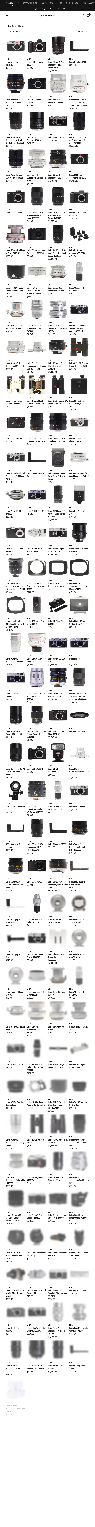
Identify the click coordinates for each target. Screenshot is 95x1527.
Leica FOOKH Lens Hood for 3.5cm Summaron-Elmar (35, 291)
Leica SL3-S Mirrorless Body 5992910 (78, 1517)
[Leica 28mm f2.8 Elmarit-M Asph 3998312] (58, 347)
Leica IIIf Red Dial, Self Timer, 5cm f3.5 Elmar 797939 (15, 476)
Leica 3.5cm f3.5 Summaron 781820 (56, 289)
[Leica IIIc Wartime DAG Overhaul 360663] (37, 1312)
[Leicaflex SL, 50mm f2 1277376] (37, 1161)
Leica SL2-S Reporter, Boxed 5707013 (78, 214)
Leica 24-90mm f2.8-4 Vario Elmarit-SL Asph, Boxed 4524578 (57, 253)
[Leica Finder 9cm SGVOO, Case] (79, 938)
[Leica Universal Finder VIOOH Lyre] (37, 1237)
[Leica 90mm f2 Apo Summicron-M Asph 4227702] (37, 1387)
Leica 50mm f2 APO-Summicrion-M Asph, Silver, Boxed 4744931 (78, 102)
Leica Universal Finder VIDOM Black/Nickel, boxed (15, 1293)
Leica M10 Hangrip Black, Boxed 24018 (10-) (77, 885)
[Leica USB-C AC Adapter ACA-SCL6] (79, 234)
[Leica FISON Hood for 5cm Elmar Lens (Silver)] (79, 457)
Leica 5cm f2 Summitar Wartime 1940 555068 (78, 1329)
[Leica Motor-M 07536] (58, 828)
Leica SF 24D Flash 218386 (77, 512)
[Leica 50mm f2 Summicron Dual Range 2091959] (79, 1161)
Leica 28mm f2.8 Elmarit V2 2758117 (56, 695)
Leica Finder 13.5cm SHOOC (14, 993)
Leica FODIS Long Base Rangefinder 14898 (58, 1065)
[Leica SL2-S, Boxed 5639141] (37, 46)
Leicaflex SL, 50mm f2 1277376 (36, 1178)
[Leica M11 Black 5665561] (37, 84)
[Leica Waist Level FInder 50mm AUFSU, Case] (79, 1199)
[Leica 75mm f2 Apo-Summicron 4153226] (16, 159)
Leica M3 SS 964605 (77, 806)
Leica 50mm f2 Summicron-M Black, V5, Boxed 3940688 (35, 809)
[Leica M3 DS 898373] (58, 121)
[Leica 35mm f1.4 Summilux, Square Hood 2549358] (58, 866)
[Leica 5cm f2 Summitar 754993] (79, 1011)
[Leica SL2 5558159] (58, 1500)
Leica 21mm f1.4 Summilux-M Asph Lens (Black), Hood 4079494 (15, 586)
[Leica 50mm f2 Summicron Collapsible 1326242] (16, 1387)
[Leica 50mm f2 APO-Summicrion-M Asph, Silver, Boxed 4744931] (79, 84)
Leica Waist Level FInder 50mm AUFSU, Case (78, 1218)
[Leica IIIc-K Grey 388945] (16, 1312)
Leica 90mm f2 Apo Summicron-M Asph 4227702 (35, 1406)
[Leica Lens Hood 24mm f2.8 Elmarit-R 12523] (58, 567)
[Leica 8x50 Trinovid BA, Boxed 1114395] (58, 385)
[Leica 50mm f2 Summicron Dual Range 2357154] (79, 753)
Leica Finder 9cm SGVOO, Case (76, 955)
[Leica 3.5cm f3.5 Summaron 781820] (58, 272)
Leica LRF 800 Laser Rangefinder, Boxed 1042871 (77, 404)
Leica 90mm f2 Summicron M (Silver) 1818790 (15, 1143)
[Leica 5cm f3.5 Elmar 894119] (58, 976)
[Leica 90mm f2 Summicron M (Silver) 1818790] (16, 1124)
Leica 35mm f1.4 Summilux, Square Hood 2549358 (58, 885)
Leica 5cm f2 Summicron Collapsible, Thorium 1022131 (36, 178)
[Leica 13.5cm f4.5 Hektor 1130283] (37, 903)
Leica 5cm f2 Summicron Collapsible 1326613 (36, 1030)
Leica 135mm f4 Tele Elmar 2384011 (35, 622)
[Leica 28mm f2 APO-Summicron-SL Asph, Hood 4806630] (37, 197)
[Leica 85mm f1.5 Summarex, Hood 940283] (37, 309)
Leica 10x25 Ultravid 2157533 (35, 1141)
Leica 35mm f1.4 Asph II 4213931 (78, 550)
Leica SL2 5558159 (56, 1516)
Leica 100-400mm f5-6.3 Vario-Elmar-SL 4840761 (15, 1444)
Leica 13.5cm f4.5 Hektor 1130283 (34, 921)
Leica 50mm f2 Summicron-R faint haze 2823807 (77, 847)
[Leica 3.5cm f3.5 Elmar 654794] (16, 1011)
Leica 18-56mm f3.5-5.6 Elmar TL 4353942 (57, 439)
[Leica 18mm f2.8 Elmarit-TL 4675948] (79, 1425)
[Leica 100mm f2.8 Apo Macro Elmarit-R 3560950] (37, 715)
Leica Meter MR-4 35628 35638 (34, 550)
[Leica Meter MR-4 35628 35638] (37, 533)
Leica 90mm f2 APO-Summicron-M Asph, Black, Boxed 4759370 (15, 140)
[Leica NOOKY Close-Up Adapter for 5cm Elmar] (37, 1086)
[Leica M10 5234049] (16, 422)
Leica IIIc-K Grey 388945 (13, 1329)
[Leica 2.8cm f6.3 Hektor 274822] (16, 495)
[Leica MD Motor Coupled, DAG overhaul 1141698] (58, 1274)
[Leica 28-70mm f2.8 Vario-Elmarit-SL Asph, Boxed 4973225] (58, 197)
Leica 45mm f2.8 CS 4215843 (56, 1367)
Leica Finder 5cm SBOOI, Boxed (76, 921)
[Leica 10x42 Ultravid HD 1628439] (58, 1124)
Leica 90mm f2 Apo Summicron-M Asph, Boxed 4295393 (56, 65)
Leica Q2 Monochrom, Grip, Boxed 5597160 (36, 251)
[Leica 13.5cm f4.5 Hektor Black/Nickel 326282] (37, 1048)
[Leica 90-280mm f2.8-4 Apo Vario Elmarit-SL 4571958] (37, 1425)
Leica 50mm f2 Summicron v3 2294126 (58, 176)
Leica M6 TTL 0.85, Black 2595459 (56, 732)
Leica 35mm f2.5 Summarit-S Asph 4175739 (55, 1481)
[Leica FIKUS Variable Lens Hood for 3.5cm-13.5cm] (16, 272)
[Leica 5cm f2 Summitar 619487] (58, 1011)
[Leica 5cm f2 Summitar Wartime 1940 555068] (79, 1312)
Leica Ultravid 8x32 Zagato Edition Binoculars (56, 957)
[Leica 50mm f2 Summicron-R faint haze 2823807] (79, 828)
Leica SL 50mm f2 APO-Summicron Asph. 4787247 (16, 772)
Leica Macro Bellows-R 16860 (15, 808)
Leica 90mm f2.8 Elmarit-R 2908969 (34, 138)
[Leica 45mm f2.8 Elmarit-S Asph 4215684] (37, 1463)
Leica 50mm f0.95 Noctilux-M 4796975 (35, 1367)
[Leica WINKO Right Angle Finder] (79, 1048)
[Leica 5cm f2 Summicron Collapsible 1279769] (58, 309)
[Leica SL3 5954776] (79, 1463)
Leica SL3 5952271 (35, 769)
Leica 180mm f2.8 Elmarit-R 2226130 (55, 1178)
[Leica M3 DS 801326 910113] (58, 643)
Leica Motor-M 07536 (57, 844)
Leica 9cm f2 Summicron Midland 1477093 (56, 1331)
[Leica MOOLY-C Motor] (79, 1274)
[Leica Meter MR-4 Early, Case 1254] (37, 1274)
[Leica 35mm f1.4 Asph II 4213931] (79, 533)
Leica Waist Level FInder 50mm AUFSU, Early (15, 1256)
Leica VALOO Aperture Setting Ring (15, 1103)
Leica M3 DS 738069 (35, 511)
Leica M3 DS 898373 (56, 137)
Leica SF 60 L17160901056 (54, 770)
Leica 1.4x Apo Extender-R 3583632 (56, 1404)
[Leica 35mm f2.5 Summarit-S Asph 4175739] (58, 1463)
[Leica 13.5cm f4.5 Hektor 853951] (79, 272)
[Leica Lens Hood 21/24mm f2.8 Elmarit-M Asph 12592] (79, 567)
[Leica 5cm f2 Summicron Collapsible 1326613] (37, 1011)
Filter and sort (16, 31)
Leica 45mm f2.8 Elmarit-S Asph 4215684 (34, 1481)
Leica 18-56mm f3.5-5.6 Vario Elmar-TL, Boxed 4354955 (14, 1218)
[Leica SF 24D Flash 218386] (79, 495)
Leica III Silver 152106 (15, 1064)
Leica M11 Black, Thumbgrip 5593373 (77, 176)
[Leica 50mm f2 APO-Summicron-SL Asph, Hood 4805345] (37, 828)
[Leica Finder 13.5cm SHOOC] (16, 976)
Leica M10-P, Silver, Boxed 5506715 (35, 955)
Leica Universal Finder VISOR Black (57, 1254)
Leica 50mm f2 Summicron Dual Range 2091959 (79, 1180)
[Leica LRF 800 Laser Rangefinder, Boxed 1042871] (79, 385)
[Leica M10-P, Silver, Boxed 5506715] (37, 938)
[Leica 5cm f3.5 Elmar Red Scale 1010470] (16, 309)
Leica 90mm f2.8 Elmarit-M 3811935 (14, 732)
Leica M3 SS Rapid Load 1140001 (56, 550)
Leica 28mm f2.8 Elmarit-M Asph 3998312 (55, 366)
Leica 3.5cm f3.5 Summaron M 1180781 (15, 364)
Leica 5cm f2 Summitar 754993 (78, 1028)
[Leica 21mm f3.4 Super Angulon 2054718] (37, 643)
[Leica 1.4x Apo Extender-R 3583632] (58, 1387)
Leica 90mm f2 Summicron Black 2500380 (13, 1368)
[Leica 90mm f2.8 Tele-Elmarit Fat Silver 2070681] (37, 678)
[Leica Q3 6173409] (37, 866)
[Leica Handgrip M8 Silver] (79, 1350)
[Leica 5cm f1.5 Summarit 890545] (58, 84)
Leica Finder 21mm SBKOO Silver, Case (77, 622)
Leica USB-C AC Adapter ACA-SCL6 (77, 251)
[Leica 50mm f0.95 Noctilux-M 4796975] (37, 1350)
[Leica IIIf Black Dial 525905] (58, 605)
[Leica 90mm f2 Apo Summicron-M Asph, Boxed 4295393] (58, 46)
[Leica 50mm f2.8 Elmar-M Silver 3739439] (16, 234)
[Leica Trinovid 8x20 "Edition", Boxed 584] (16, 385)
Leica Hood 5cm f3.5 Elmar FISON (35, 993)
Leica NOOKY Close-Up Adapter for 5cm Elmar (36, 1103)
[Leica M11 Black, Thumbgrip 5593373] (79, 159)
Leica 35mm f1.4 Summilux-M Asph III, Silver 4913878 (15, 1519)
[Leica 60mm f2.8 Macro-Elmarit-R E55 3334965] (16, 866)
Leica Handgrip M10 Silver (14, 955)
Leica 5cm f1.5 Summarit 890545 (55, 101)
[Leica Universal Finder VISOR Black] (58, 1237)
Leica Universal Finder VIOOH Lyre (36, 1254)
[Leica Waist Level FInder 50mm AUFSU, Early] (16, 1237)
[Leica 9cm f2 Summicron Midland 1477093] (58, 1312)
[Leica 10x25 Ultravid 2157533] (37, 1124)
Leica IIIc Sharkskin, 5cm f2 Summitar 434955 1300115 (77, 328)
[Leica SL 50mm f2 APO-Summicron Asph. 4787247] (16, 753)
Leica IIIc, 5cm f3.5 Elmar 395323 (77, 439)
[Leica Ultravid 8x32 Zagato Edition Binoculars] (58, 938)
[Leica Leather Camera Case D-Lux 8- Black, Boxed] (58, 457)
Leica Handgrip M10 (35, 473)
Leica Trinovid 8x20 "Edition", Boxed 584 (14, 402)
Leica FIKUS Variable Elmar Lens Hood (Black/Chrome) (57, 1105)
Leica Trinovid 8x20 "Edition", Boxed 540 (35, 402)
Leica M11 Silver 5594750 (13, 63)
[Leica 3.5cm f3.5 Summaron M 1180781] (16, 347)
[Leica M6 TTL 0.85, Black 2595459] (58, 715)
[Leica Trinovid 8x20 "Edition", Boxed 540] (37, 385)
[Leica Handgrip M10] (37, 457)
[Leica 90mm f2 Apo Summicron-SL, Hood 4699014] (79, 1124)
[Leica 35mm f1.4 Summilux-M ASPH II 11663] (16, 84)
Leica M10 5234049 (14, 438)
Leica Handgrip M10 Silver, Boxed (14, 921)
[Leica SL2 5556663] (16, 197)
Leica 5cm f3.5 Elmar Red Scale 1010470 (14, 327)
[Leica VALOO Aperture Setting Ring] (16, 1086)
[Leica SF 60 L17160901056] (58, 753)
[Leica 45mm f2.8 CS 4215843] (58, 1350)
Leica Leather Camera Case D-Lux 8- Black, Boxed (57, 476)
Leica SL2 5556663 (14, 212)
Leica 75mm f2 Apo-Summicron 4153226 (14, 176)
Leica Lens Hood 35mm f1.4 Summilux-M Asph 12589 (36, 586)
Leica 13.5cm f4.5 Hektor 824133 (76, 993)
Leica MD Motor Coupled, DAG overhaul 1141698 (57, 1293)
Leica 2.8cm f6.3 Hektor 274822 (16, 512)
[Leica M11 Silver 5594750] (16, 46)
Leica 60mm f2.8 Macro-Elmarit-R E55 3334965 (14, 885)
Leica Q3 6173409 (34, 882)
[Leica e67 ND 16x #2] (79, 715)
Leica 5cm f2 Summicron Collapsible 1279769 (57, 328)
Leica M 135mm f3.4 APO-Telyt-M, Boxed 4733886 (56, 514)
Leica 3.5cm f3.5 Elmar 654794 (15, 1028)
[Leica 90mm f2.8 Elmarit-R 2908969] (37, 121)
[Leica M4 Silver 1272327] (16, 678)
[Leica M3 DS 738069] (37, 495)
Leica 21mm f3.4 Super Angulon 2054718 (36, 660)
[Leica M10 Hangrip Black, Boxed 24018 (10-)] (79, 866)
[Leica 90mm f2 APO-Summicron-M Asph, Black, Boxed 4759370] (16, 121)
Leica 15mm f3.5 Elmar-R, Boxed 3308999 (79, 1404)
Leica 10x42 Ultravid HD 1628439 (58, 1141)
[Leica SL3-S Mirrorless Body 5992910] (79, 1500)
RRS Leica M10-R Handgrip (13, 845)
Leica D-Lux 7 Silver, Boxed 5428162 (35, 1216)
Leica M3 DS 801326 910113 (56, 660)
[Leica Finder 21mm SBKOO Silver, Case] (79, 605)
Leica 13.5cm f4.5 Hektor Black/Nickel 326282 (35, 1067)
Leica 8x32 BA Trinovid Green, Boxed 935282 (78, 364)
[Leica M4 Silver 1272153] (79, 643)
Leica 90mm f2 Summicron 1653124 (14, 660)
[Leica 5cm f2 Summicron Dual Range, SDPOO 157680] (37, 347)
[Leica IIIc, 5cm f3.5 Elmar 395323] (79, 422)
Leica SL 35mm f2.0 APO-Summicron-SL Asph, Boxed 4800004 (78, 696)
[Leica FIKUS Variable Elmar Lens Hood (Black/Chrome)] (58, 1086)
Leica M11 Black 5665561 (34, 101)
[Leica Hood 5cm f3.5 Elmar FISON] (37, 976)
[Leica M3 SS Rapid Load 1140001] (58, 533)
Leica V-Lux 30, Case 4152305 (14, 550)
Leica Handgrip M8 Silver (77, 1367)
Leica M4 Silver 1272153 (75, 660)
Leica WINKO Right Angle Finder (77, 1065)
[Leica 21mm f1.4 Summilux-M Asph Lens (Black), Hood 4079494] (16, 567)
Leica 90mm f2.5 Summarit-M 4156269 (36, 439)
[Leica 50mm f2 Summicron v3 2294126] (58, 159)
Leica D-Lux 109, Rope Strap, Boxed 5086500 (57, 1216)
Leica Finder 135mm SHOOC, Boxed (56, 921)
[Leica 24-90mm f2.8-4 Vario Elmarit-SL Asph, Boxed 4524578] (58, 234)
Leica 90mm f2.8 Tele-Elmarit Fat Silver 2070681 (36, 696)
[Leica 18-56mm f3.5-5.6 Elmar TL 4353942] (58, 422)
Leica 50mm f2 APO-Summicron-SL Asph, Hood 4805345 (35, 847)
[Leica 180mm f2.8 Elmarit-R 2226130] (58, 1161)
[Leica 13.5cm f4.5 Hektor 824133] (79, 976)
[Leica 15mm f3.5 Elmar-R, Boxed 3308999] (79, 1387)
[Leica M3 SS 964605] (79, 790)
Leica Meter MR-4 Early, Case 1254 (37, 1291)
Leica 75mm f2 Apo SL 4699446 (36, 1517)
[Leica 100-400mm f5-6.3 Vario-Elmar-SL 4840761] (16, 1425)
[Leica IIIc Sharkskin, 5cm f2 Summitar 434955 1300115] (79, 309)
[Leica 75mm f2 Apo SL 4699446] (37, 1500)
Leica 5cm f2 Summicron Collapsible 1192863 (15, 1180)
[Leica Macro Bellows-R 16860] (16, 790)
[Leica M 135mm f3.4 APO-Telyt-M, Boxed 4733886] (58, 495)
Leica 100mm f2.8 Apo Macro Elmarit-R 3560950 (36, 734)
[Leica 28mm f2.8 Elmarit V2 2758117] (58, 678)
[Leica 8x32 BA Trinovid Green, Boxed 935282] (79, 347)
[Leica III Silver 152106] (16, 1048)
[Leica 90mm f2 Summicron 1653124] (16, 643)
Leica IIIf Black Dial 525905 (56, 622)
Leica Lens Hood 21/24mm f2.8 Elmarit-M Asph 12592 (78, 586)
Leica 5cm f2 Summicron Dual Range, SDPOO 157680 (37, 366)
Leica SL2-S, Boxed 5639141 (35, 63)
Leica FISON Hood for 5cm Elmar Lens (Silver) (79, 474)
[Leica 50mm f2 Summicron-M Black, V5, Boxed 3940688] (37, 790)
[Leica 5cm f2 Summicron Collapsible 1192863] (16, 1161)
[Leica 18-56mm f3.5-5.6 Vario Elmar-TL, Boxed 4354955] (16, 1199)
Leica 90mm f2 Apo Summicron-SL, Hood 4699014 (78, 1143)
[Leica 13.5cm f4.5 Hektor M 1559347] (58, 790)
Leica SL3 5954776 (77, 1478)
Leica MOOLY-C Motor (78, 1290)
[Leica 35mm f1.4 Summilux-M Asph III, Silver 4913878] (16, 1500)
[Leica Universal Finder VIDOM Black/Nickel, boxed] (16, 1274)
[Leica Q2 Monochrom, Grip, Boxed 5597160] (37, 234)
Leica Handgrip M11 (77, 62)
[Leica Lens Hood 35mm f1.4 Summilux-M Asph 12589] (37, 567)
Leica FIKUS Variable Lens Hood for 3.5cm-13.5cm (15, 291)
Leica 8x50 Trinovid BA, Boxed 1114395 (58, 402)
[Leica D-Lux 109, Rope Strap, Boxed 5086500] (58, 1199)
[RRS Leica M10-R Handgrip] (16, 828)
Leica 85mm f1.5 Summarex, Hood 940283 (34, 328)
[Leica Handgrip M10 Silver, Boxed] (16, 903)
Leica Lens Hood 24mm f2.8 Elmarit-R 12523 (58, 584)
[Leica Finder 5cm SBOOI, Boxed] (79, 903)
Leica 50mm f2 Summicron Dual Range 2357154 (79, 772)
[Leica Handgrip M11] (79, 46)
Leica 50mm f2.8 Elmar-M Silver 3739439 (16, 251)
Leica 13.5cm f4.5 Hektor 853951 (76, 289)
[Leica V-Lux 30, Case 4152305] (16, 533)
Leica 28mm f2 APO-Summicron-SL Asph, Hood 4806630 (35, 215)
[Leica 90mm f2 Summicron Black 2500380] (16, 1350)
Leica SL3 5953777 (56, 1441)
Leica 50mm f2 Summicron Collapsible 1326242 (15, 1406)
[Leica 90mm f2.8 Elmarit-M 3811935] (16, 715)
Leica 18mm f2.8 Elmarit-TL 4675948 (77, 1442)
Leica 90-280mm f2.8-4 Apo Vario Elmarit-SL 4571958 (36, 1444)
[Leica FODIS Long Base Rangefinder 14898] (58, 1048)
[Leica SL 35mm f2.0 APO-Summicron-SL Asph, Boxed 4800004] (79, 678)
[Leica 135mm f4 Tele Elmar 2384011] (37, 605)
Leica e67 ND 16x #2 (77, 731)
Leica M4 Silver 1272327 (12, 695)
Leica (8, 59)
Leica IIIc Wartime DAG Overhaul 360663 (36, 1329)
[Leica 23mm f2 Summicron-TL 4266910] (16, 1463)
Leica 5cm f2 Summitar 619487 (57, 1028)
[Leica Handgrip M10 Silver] (16, 938)
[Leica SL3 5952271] (37, 753)
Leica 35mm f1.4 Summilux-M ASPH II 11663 (14, 102)
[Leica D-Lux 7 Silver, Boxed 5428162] (37, 1199)
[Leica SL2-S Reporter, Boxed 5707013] (79, 197)
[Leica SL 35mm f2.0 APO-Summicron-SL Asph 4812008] (79, 121)
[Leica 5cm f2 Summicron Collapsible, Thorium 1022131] (37, 159)
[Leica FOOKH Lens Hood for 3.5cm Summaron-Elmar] (37, 272)
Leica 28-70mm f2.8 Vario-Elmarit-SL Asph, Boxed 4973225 (57, 215)
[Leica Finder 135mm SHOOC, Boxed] (58, 903)
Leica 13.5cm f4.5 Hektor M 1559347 (55, 808)
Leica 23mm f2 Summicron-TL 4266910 (12, 1481)
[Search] (84, 15)
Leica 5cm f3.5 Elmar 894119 (57, 993)
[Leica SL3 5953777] (58, 1425)
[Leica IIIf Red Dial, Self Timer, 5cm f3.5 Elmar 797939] (16, 457)
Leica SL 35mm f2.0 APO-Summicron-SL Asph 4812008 (77, 140)
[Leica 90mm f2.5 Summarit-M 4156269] (37, 422)
